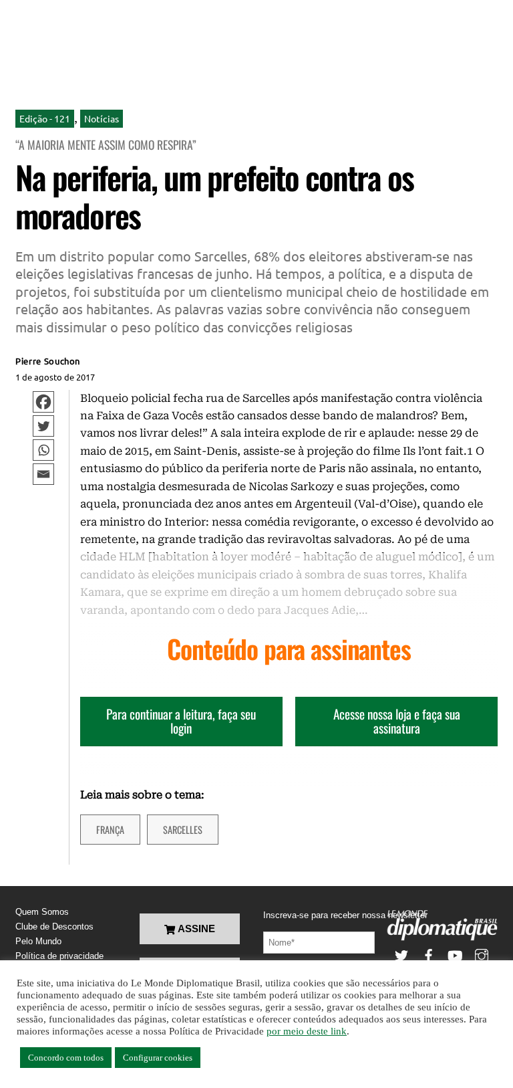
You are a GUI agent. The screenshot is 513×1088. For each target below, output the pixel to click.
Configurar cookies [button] (157, 1058)
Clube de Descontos (54, 926)
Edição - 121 (44, 118)
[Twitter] (43, 426)
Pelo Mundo (38, 941)
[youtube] (455, 954)
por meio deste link (307, 1031)
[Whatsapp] (43, 450)
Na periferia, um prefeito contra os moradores (214, 196)
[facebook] (428, 954)
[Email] (43, 474)
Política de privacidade (59, 956)
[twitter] (401, 954)
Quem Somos (42, 912)
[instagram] (481, 954)
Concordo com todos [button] (66, 1058)
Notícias (101, 118)
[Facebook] (43, 402)
